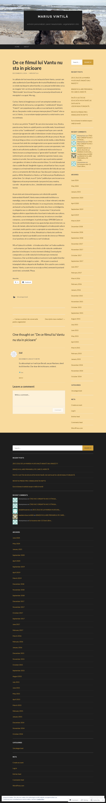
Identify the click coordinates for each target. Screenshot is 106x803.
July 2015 (74, 325)
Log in (73, 411)
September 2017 (77, 261)
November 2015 (77, 301)
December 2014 (77, 365)
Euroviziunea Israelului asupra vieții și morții (28, 486)
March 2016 (75, 278)
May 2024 (75, 186)
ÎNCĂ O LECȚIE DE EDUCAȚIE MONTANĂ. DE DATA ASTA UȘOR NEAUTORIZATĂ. (44, 475)
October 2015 (76, 307)
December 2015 (77, 296)
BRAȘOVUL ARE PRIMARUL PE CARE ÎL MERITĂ (31, 469)
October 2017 (76, 255)
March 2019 (75, 221)
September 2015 (77, 313)
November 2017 (77, 249)
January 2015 (76, 359)
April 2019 (75, 215)
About (26, 47)
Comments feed (77, 422)
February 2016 (76, 284)
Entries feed (75, 416)
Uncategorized (22, 297)
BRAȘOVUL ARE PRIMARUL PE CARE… (84, 158)
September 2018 (77, 238)
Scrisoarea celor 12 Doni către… (84, 165)
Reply (21, 378)
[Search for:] (82, 62)
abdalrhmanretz (83, 148)
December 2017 (77, 244)
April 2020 (75, 203)
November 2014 (77, 371)
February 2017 (76, 273)
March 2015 (75, 348)
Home (17, 47)
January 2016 (76, 290)
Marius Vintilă (53, 16)
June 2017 (74, 267)
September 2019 (77, 209)
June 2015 (74, 330)
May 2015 (75, 336)
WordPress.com (77, 428)
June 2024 (74, 180)
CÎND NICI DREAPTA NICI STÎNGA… (84, 138)
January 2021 (76, 192)
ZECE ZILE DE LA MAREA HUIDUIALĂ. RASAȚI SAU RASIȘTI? (80, 80)
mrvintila (34, 73)
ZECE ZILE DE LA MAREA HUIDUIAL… (85, 151)
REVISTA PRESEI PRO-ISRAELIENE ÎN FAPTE (29, 481)
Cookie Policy (40, 799)
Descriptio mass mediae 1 (55, 319)
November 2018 (77, 232)
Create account (76, 405)
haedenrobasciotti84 (84, 154)
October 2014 (76, 376)
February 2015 (76, 353)
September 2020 (77, 198)
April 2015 (75, 342)
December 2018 (77, 226)
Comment (58, 410)
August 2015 (75, 319)
